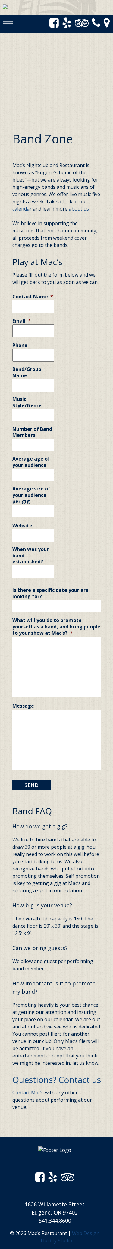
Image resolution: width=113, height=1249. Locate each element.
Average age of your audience (31, 462)
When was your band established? (30, 555)
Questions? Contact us (56, 1079)
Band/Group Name (26, 372)
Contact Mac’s (28, 1092)
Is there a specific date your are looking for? (50, 593)
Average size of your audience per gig (31, 495)
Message (23, 706)
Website (22, 526)
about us (79, 208)
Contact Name (32, 296)
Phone (19, 345)
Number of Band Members (32, 432)
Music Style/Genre (27, 402)
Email (21, 321)
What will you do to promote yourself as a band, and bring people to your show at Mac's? (56, 626)
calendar (22, 208)
